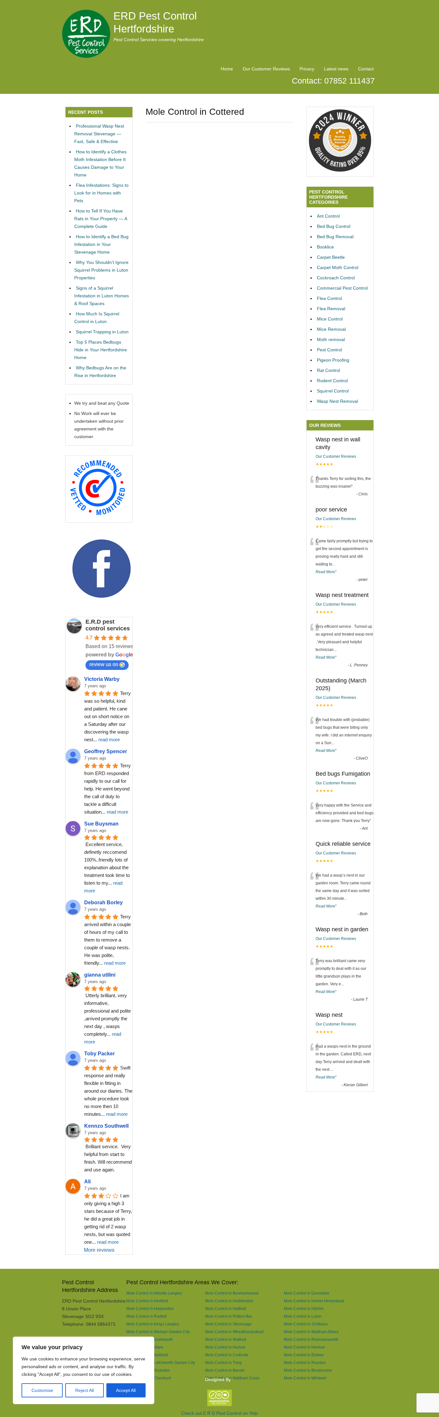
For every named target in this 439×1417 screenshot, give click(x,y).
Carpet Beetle (331, 257)
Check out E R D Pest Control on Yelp (219, 1413)
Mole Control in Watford (225, 1339)
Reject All (84, 1390)
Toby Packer (99, 1053)
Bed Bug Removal (335, 236)
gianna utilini (99, 975)
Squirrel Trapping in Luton (102, 331)
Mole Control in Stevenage (228, 1324)
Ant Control (328, 216)
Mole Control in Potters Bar (228, 1316)
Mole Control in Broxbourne (308, 1370)
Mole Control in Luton (302, 1316)
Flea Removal (331, 308)
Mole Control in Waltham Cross (232, 1378)
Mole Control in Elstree (304, 1355)
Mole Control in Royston (305, 1362)
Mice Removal (331, 329)
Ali (87, 1181)
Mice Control (330, 318)
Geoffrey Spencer (105, 751)
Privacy (307, 68)
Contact (366, 68)
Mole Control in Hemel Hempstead (314, 1301)
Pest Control (329, 349)
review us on (103, 664)
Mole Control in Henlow (304, 1347)
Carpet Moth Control (337, 267)
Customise (42, 1390)
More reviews (99, 1250)
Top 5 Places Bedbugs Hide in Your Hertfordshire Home (100, 349)
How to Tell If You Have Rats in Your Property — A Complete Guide (100, 218)
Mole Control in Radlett (146, 1316)
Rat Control (328, 370)
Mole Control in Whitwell (305, 1378)
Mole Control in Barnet (224, 1370)
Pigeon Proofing (333, 360)
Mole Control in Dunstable (306, 1293)
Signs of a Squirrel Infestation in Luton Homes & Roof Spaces (101, 295)
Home (227, 68)
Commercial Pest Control (342, 288)
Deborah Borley (103, 902)
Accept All (126, 1390)
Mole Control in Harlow (225, 1347)
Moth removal (331, 339)
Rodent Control (332, 380)
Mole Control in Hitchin (304, 1308)
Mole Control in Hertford (147, 1301)
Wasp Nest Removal (337, 401)
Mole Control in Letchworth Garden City (160, 1362)
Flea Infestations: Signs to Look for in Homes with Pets (101, 193)
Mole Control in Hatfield (225, 1308)
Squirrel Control (333, 390)
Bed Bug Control (333, 226)
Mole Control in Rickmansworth (311, 1339)
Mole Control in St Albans (306, 1324)
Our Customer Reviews (266, 68)
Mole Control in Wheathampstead (234, 1332)
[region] (83, 1370)
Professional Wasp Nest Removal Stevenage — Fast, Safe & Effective (99, 133)
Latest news (336, 68)
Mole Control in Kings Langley (152, 1324)
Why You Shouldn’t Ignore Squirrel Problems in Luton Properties (101, 270)
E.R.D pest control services (107, 625)
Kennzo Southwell (106, 1126)
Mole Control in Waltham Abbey (311, 1332)
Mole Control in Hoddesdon (229, 1301)
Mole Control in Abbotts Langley (154, 1293)
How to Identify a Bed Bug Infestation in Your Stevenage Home (101, 244)
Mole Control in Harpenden (150, 1308)
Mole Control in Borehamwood (231, 1293)
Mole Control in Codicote (226, 1355)
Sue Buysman (101, 823)
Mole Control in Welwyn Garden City (158, 1332)
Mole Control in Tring (223, 1362)
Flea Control (329, 298)
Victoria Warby (102, 679)
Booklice (325, 246)
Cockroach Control (336, 277)
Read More (325, 572)
